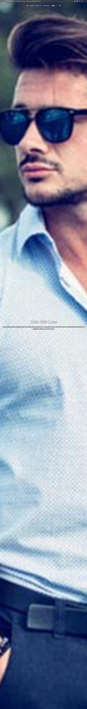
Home (32, 5)
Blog (53, 5)
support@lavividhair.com (35, 1)
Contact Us (46, 5)
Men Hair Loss (43, 322)
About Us (38, 5)
